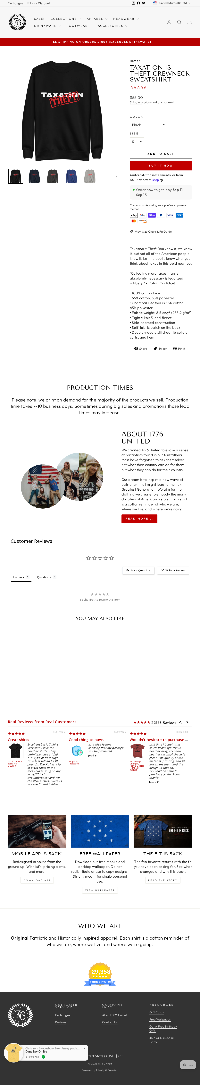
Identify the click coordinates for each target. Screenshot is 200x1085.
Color (137, 116)
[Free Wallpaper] (100, 831)
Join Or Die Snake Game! (161, 1040)
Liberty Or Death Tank (82, 758)
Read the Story (163, 880)
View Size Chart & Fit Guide (153, 231)
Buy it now (161, 165)
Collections (64, 19)
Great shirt (25, 739)
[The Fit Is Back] (163, 831)
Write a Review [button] (175, 570)
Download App (37, 880)
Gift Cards (156, 1012)
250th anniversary (153, 739)
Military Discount (38, 3)
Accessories (111, 26)
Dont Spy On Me (36, 1051)
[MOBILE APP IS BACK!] (37, 831)
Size (134, 133)
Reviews (60, 1022)
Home (134, 61)
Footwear (78, 26)
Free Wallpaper (160, 1019)
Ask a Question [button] (140, 570)
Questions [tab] (44, 577)
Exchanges (15, 3)
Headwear (124, 19)
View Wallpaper (100, 890)
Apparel (95, 19)
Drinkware (46, 26)
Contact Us (110, 1022)
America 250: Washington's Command (144, 764)
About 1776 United (114, 1015)
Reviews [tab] (18, 577)
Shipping (136, 102)
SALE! (39, 19)
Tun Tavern (21, 762)
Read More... (139, 518)
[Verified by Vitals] (43, 1057)
